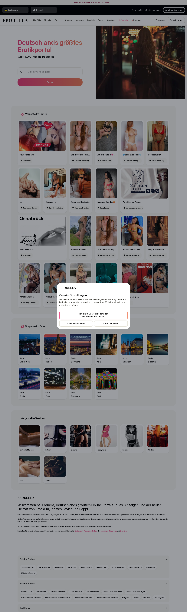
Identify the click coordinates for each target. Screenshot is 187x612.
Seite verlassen (110, 323)
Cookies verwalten (76, 323)
